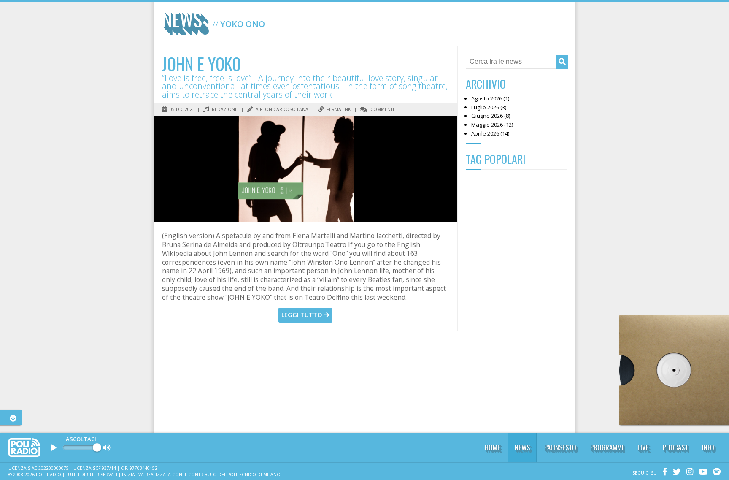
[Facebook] (662, 473)
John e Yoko (201, 63)
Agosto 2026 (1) (490, 98)
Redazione (224, 109)
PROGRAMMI (607, 447)
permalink (338, 109)
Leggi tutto (302, 315)
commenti (381, 109)
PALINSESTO (560, 447)
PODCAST (675, 447)
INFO (708, 447)
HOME (492, 447)
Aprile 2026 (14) (490, 133)
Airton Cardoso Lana (281, 109)
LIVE (643, 447)
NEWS (522, 447)
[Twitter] (675, 473)
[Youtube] (700, 473)
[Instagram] (687, 473)
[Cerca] (562, 62)
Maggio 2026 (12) (492, 124)
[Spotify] (715, 473)
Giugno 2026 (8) (490, 115)
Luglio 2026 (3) (488, 107)
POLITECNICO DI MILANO (254, 474)
